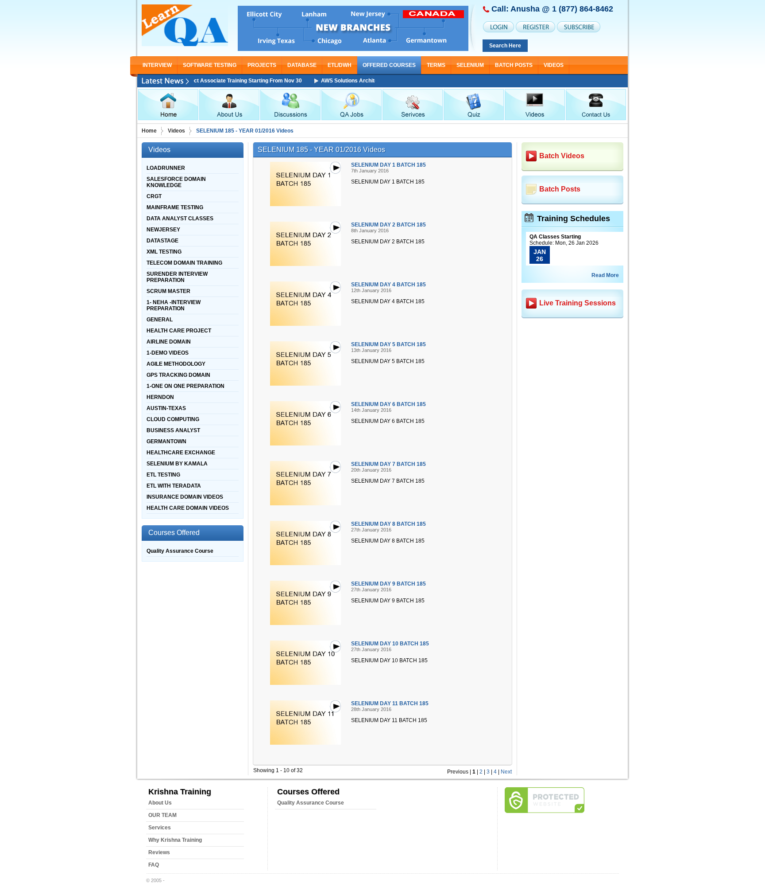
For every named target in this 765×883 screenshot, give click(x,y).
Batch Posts (514, 65)
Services (159, 827)
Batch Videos (561, 156)
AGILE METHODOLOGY (176, 364)
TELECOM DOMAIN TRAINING (184, 263)
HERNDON (160, 397)
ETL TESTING (163, 475)
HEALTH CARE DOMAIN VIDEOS (188, 508)
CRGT (154, 196)
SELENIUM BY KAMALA (177, 464)
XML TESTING (164, 252)
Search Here (505, 46)
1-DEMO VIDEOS (168, 353)
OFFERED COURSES (389, 65)
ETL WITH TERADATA (174, 486)
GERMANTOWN (166, 441)
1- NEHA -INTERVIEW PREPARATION (174, 305)
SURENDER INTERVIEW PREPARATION (177, 277)
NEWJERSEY (163, 230)
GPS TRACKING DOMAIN (178, 375)
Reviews (159, 852)
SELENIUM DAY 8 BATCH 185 (388, 524)
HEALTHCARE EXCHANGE (181, 452)
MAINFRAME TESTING (175, 207)
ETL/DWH (340, 65)
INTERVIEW (157, 65)
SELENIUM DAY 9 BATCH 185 (388, 584)
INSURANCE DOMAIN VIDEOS (185, 497)
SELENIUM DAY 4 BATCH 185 (388, 284)
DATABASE (302, 65)
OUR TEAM (162, 815)
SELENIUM (470, 65)
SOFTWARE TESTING (209, 65)
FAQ (153, 865)
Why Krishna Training (175, 840)
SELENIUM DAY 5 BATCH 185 (388, 344)
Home (149, 131)
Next (506, 772)
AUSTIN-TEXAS (166, 408)
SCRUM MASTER (168, 291)
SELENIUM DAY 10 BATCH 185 (390, 644)
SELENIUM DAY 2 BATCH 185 (388, 225)
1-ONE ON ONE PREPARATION (185, 386)
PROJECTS (261, 65)
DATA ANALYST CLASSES (180, 218)
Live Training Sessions (577, 303)
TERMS (436, 65)
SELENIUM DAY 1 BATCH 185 (388, 165)
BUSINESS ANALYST (173, 430)
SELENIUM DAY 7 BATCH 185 (388, 464)
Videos (554, 65)
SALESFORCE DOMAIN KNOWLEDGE (176, 182)
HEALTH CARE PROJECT (179, 331)
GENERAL (160, 319)
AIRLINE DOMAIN (169, 342)
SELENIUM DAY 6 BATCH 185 (388, 404)
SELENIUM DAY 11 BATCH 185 (390, 703)
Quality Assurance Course (180, 551)
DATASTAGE (162, 241)
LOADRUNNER (166, 168)
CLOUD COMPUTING (173, 419)
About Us (160, 803)
